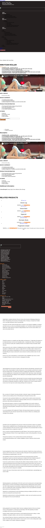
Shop (3, 27)
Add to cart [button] (27, 205)
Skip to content (2, 0)
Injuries (5, 21)
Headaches (9, 23)
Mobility (4, 60)
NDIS (3, 18)
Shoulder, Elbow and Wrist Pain (13, 25)
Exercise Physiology (8, 15)
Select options (13, 228)
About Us (4, 19)
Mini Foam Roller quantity (4, 118)
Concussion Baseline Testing (9, 16)
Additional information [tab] (9, 130)
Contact (4, 28)
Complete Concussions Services (10, 17)
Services (4, 13)
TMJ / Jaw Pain (9, 24)
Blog (5, 20)
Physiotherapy (7, 14)
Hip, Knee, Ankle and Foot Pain (12, 26)
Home (3, 12)
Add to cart (2, 119)
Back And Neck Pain (10, 22)
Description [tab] (7, 129)
